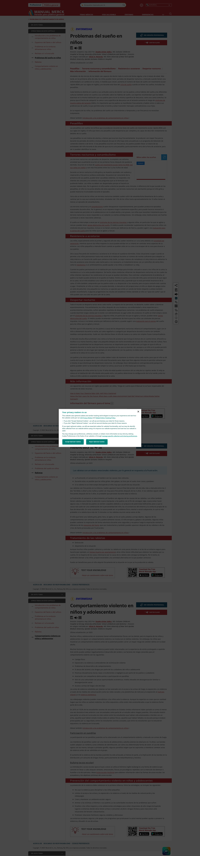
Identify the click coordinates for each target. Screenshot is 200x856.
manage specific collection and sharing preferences (119, 436)
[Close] (138, 411)
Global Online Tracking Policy (105, 418)
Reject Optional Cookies (97, 442)
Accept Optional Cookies (73, 442)
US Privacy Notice (86, 418)
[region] (100, 428)
